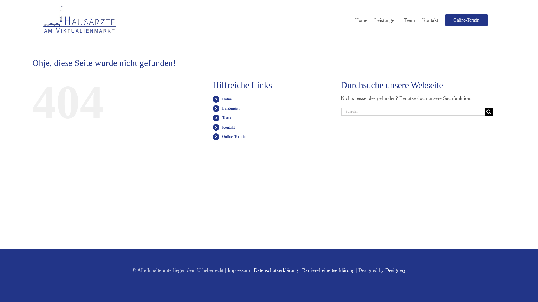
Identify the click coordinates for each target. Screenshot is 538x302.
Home (227, 99)
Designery (395, 270)
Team (226, 118)
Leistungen (231, 108)
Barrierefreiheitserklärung (328, 270)
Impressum (239, 270)
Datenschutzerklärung (276, 270)
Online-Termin (234, 137)
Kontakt (228, 127)
